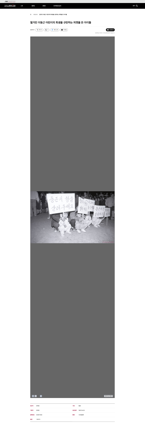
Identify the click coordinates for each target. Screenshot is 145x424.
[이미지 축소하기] (36, 396)
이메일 (65, 30)
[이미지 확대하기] (33, 396)
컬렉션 (33, 6)
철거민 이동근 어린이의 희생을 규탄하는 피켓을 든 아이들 (53, 14)
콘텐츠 (44, 6)
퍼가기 (40, 30)
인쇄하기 (111, 30)
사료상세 (35, 14)
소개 (22, 6)
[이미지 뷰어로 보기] (41, 396)
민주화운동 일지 (57, 6)
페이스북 (56, 30)
